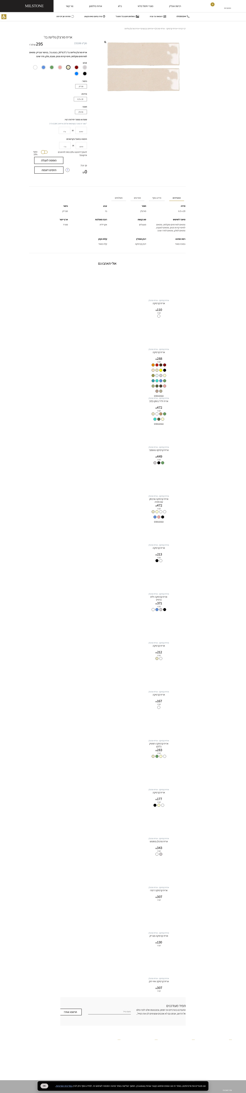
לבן (35, 67)
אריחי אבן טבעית (226, 1063)
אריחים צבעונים (147, 28)
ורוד (60, 67)
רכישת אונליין (175, 6)
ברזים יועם (228, 1051)
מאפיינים (177, 197)
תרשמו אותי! (70, 1012)
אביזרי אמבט (227, 1066)
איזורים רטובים (190, 1051)
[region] (107, 29)
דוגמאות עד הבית (156, 16)
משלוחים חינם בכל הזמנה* (125, 16)
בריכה (192, 1048)
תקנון (118, 1049)
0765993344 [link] (181, 16)
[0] (210, 7)
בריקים (229, 1048)
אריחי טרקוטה (227, 1057)
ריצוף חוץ (191, 1046)
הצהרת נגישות (115, 1064)
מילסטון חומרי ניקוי (151, 1049)
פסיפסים (229, 1046)
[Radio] (85, 67)
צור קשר (69, 6)
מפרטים (137, 197)
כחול (43, 67)
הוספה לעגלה (49, 160)
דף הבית (182, 28)
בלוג (120, 6)
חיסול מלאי (228, 1069)
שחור (84, 73)
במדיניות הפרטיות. (64, 1085)
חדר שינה (191, 1057)
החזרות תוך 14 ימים (63, 16)
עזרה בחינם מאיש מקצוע (93, 16)
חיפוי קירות (191, 1078)
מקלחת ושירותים (189, 1075)
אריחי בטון (228, 1060)
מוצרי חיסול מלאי (145, 6)
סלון (193, 1060)
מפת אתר (117, 1058)
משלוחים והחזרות (114, 1052)
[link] (219, 7)
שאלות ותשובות (115, 1043)
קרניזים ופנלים (227, 1043)
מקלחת (192, 1043)
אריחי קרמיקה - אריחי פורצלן (166, 28)
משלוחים (119, 197)
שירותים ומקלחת (189, 1054)
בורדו (76, 67)
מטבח (193, 1063)
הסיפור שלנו (153, 1043)
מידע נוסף (156, 197)
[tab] (176, 198)
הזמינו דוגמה (49, 170)
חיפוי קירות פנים (189, 1072)
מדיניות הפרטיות (114, 1046)
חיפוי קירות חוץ (190, 1069)
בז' (68, 67)
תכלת (76, 73)
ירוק (51, 67)
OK (44, 1086)
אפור (84, 67)
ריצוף (193, 1066)
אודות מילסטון (95, 6)
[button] (3, 16)
